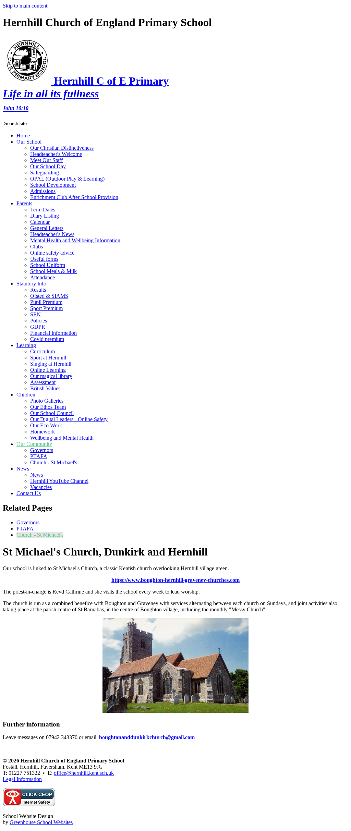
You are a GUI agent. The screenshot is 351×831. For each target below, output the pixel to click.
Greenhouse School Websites (41, 822)
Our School (28, 142)
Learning (26, 345)
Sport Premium (46, 308)
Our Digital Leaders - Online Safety (69, 419)
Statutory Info (31, 283)
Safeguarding (44, 172)
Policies (38, 320)
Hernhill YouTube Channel (59, 481)
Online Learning (48, 370)
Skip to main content (25, 6)
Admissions (43, 191)
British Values (45, 388)
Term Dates (42, 209)
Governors (41, 450)
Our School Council (52, 413)
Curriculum (42, 351)
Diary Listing (44, 216)
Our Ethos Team (48, 407)
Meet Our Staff (46, 160)
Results (38, 290)
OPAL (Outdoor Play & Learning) (67, 179)
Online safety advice (52, 253)
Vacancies (41, 487)
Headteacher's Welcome (56, 154)
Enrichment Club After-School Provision (74, 197)
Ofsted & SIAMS (49, 296)
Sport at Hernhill (48, 357)
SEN (35, 314)
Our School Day (48, 166)
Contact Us (28, 493)
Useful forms (44, 259)
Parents (24, 203)
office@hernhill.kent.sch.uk (84, 773)
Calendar (40, 222)
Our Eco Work (46, 425)
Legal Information (22, 779)
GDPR (37, 327)
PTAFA (38, 456)
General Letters (46, 228)
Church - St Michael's (53, 462)
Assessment (43, 382)
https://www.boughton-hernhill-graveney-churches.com (175, 580)
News (22, 469)
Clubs (36, 246)
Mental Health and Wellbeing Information (75, 240)
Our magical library (51, 376)
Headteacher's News (52, 234)
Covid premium (47, 339)
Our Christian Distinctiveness (62, 148)
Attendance (42, 277)
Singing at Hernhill (50, 364)
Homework (42, 432)
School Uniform (47, 265)
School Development (53, 185)
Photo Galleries (46, 401)
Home (23, 135)
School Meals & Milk (53, 271)
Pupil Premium (46, 302)
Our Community (34, 444)
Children (25, 395)
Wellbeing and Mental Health (62, 438)
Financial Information (53, 333)
